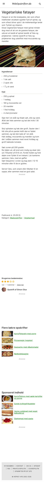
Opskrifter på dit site (23, 471)
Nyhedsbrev (9, 466)
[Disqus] (22, 248)
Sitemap (37, 466)
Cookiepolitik (33, 468)
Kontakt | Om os (23, 466)
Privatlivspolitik (19, 468)
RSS (8, 468)
